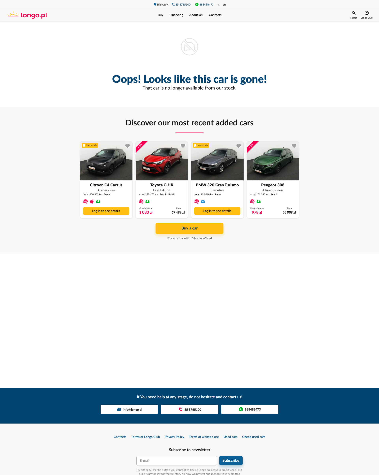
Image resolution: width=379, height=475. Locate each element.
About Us (196, 15)
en (224, 5)
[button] (353, 15)
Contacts (215, 15)
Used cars (230, 437)
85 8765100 (182, 4)
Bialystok (162, 4)
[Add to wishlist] (128, 146)
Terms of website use (204, 437)
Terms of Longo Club (145, 437)
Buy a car (189, 228)
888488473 (206, 4)
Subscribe (230, 461)
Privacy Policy (174, 437)
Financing (176, 15)
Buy (160, 15)
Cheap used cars (253, 437)
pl (218, 5)
